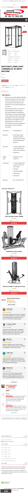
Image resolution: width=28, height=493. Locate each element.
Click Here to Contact (8, 441)
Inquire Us (5, 80)
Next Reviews (14, 412)
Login (14, 4)
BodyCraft (11, 87)
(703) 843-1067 (7, 0)
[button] (24, 26)
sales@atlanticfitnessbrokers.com (18, 0)
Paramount (15, 255)
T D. (7, 403)
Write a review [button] (11, 304)
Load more (14, 382)
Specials (9, 85)
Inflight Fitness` (15, 291)
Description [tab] (4, 91)
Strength (13, 85)
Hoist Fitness (16, 221)
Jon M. (7, 393)
